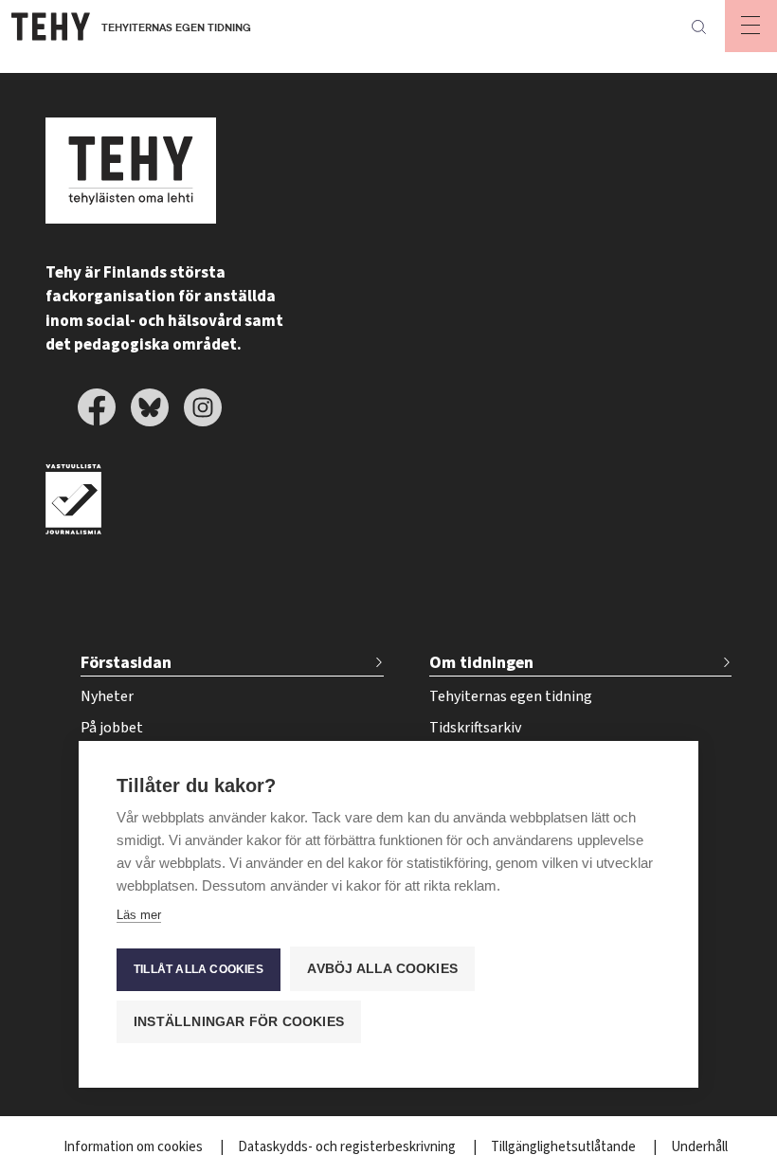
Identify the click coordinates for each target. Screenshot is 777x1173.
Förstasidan (126, 663)
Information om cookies (134, 1147)
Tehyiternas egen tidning (510, 696)
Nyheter (107, 696)
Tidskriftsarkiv (475, 727)
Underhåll (699, 1147)
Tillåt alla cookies (198, 969)
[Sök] (698, 26)
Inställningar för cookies (239, 1022)
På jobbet (112, 727)
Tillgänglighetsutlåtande (565, 1147)
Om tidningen (481, 663)
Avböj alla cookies (382, 969)
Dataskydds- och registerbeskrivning (348, 1147)
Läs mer (139, 915)
